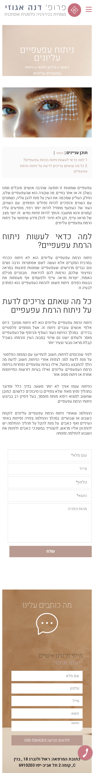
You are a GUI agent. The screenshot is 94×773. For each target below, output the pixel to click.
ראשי (64, 67)
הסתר (59, 153)
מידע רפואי (46, 67)
